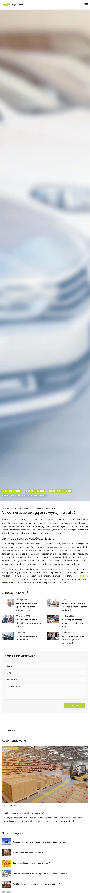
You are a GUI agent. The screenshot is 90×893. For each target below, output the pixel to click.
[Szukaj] (4, 730)
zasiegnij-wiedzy (13, 491)
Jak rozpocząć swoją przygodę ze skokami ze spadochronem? (40, 842)
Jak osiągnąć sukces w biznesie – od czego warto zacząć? (28, 623)
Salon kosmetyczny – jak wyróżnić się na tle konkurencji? (72, 639)
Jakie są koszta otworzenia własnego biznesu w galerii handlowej (74, 606)
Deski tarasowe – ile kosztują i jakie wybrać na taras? (36, 884)
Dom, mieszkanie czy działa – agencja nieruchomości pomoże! (40, 873)
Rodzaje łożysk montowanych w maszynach (25, 813)
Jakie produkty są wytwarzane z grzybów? (31, 863)
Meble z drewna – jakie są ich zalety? (29, 852)
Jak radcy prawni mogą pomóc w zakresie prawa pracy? (72, 623)
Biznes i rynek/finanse (60, 491)
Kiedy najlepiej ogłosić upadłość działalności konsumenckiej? (27, 606)
